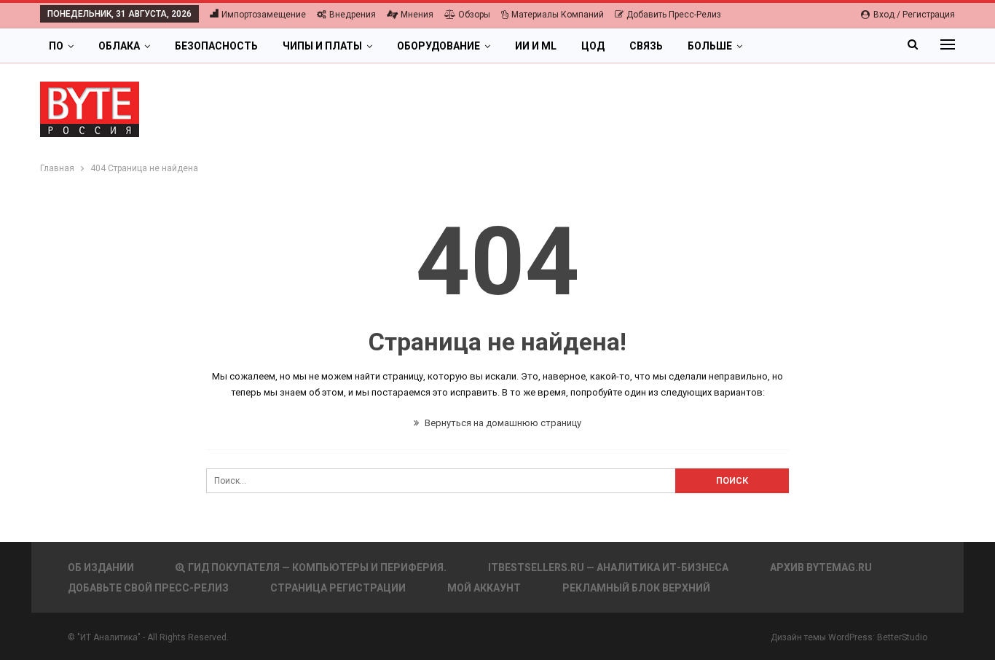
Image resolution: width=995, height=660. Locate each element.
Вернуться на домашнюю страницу (501, 422)
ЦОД (593, 46)
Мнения (417, 14)
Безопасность (216, 46)
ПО (56, 46)
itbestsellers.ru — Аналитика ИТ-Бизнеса (608, 567)
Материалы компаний (557, 14)
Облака (119, 46)
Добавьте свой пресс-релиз (148, 588)
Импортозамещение (263, 14)
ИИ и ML (536, 46)
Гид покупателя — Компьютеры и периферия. (317, 567)
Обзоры (474, 14)
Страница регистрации (338, 588)
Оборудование (438, 46)
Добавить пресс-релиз (673, 14)
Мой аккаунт (484, 588)
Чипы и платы (322, 46)
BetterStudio (902, 637)
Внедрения (352, 14)
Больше (710, 46)
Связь (646, 46)
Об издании (101, 567)
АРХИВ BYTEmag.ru (821, 567)
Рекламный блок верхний (636, 588)
